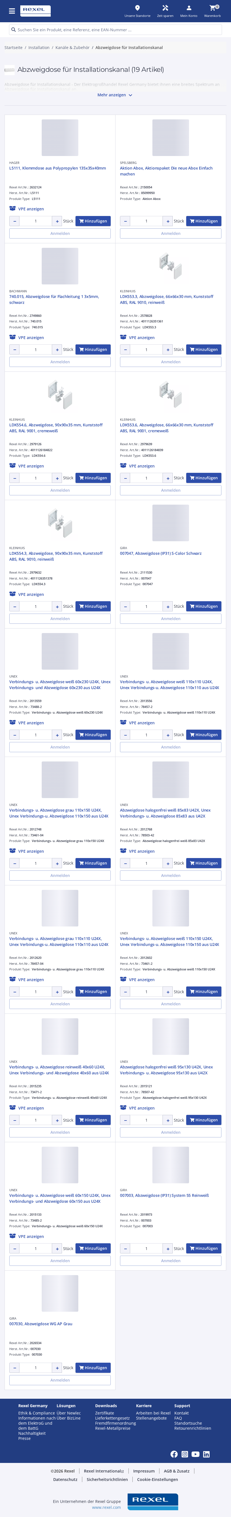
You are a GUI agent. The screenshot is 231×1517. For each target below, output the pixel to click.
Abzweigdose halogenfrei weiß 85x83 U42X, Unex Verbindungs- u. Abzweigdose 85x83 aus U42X (165, 813)
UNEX (13, 676)
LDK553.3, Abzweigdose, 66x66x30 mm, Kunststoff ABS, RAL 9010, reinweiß (166, 299)
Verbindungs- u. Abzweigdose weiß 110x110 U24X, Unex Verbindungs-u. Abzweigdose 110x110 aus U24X (169, 684)
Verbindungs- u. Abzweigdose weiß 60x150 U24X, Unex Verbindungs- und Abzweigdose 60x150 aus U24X (60, 1198)
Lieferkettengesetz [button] (112, 1418)
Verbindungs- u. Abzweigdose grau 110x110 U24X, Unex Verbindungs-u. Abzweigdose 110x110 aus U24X (58, 941)
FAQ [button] (178, 1418)
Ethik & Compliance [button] (36, 1413)
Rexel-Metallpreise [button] (112, 1428)
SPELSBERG (128, 163)
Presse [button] (24, 1438)
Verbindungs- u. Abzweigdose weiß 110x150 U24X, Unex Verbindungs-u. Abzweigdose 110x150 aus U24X (169, 941)
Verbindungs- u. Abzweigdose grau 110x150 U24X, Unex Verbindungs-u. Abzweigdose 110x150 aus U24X (58, 813)
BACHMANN (18, 291)
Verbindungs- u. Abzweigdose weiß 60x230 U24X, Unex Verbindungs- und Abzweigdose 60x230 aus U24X (60, 684)
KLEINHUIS (128, 291)
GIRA (123, 548)
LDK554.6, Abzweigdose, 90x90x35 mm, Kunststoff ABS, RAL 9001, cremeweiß (56, 427)
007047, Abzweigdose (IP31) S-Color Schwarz (161, 553)
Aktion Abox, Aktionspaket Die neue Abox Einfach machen (166, 171)
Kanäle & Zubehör (72, 47)
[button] (12, 11)
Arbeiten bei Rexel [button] (153, 1413)
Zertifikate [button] (104, 1413)
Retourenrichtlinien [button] (192, 1428)
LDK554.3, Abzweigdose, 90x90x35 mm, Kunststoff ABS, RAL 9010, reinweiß (56, 556)
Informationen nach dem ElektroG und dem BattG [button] (37, 1423)
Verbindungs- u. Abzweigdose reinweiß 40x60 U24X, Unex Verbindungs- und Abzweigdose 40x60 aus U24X (59, 1069)
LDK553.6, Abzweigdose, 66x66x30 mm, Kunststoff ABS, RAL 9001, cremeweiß (166, 427)
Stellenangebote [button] (151, 1418)
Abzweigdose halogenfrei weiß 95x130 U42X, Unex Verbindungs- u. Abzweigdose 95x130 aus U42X (166, 1069)
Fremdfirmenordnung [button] (115, 1423)
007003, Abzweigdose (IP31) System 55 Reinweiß (164, 1195)
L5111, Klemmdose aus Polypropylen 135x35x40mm (57, 168)
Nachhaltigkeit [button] (32, 1433)
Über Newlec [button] (69, 1413)
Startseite (14, 47)
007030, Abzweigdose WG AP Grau (40, 1323)
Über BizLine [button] (69, 1418)
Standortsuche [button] (188, 1423)
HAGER (14, 163)
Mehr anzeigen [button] (115, 95)
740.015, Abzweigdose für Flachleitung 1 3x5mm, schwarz (54, 299)
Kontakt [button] (181, 1413)
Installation (39, 47)
